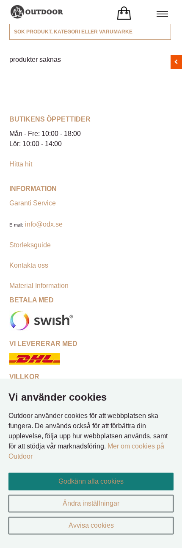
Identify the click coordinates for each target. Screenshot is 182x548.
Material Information (39, 285)
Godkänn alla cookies (91, 481)
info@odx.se (44, 224)
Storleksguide (30, 245)
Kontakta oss (28, 265)
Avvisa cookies (91, 525)
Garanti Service (32, 203)
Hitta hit (20, 164)
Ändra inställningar (91, 503)
